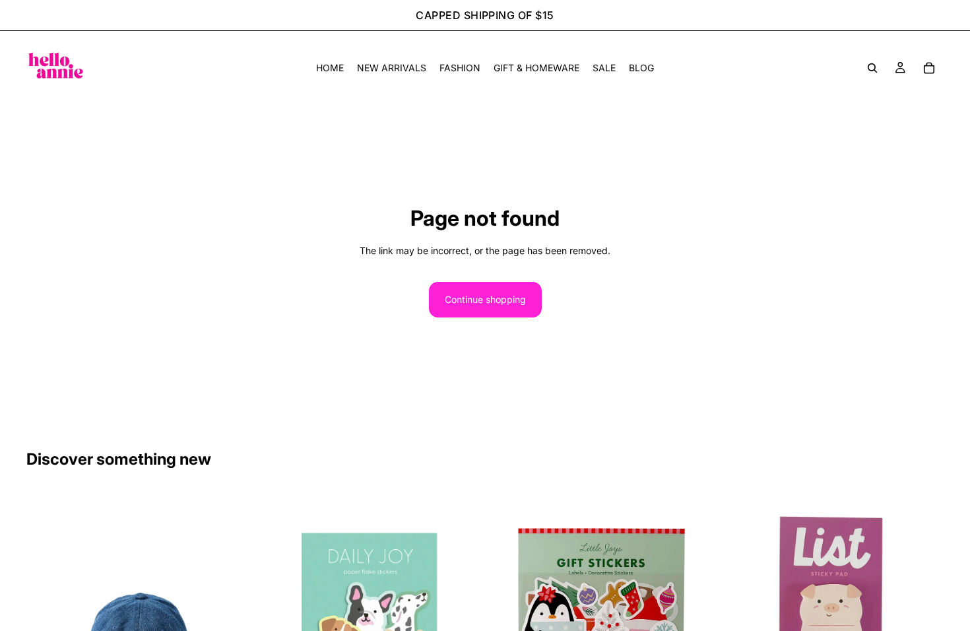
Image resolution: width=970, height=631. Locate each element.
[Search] (872, 68)
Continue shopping (485, 299)
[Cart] (929, 68)
